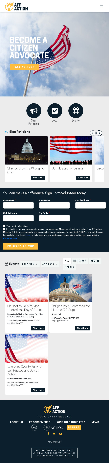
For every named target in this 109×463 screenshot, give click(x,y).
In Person (80, 261)
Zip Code (44, 213)
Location (28, 264)
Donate (73, 428)
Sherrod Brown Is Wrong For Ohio (26, 170)
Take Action (23, 67)
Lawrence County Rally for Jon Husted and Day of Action (24, 370)
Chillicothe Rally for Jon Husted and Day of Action (24, 308)
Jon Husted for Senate (67, 168)
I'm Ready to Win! (20, 246)
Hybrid (69, 267)
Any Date (48, 264)
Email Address (82, 201)
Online (95, 261)
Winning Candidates (71, 422)
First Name (8, 201)
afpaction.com (10, 238)
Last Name (44, 201)
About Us (16, 422)
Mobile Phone (10, 213)
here (28, 235)
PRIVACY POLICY (54, 442)
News (95, 422)
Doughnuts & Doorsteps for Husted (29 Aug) (71, 308)
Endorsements (39, 422)
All (67, 261)
